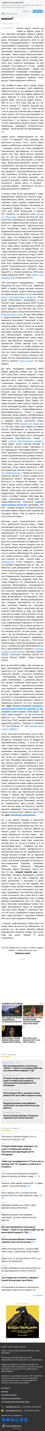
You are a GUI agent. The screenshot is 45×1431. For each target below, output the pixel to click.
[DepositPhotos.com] (12, 1426)
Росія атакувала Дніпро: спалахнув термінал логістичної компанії (18, 1239)
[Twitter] (8, 1419)
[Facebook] (3, 1419)
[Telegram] (12, 1419)
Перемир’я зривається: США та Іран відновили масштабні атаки (18, 1205)
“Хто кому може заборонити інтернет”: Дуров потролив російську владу (20, 1173)
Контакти (4, 1391)
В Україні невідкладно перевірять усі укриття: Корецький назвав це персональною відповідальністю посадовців (19, 1149)
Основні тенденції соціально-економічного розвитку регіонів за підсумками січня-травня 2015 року (22, 709)
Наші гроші (26, 361)
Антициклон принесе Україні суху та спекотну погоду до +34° (18, 1137)
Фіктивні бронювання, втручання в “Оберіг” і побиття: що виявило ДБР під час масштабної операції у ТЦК (22, 1228)
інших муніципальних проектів (18, 297)
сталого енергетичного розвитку (25, 441)
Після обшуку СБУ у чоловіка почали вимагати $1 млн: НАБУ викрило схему (20, 1193)
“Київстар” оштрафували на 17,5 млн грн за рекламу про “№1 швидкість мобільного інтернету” (22, 1163)
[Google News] (21, 1419)
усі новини (37, 1295)
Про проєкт (5, 1388)
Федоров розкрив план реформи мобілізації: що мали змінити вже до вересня (18, 1216)
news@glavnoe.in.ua (13, 1407)
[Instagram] (17, 1419)
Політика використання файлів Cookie (15, 1402)
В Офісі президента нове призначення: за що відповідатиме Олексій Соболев (20, 1268)
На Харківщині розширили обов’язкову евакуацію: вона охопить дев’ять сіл (20, 1287)
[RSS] (26, 1419)
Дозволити (38, 11)
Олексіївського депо (11, 314)
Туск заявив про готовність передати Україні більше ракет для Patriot (19, 1278)
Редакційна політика (9, 1395)
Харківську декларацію (22, 815)
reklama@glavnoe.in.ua (14, 1410)
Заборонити (26, 11)
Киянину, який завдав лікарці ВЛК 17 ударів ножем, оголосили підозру (22, 1183)
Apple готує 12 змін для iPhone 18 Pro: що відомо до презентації (21, 1258)
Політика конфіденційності (11, 1398)
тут (40, 872)
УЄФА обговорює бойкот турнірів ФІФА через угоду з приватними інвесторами (20, 1249)
